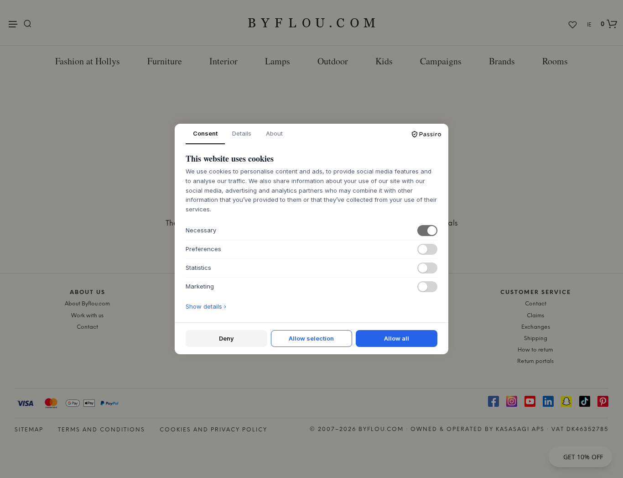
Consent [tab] (205, 133)
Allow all (396, 338)
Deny (226, 338)
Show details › (206, 306)
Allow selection (311, 338)
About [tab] (274, 133)
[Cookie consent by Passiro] (426, 134)
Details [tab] (241, 133)
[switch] (427, 230)
